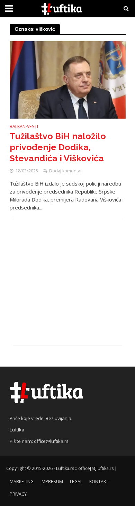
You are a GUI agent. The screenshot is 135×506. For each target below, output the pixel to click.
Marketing (22, 481)
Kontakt (98, 481)
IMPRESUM (51, 481)
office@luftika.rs (51, 441)
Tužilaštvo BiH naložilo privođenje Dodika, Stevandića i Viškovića (58, 147)
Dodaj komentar (65, 171)
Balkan (18, 127)
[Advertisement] (67, 282)
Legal (76, 481)
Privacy (18, 494)
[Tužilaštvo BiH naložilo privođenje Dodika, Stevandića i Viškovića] (68, 79)
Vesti (32, 127)
